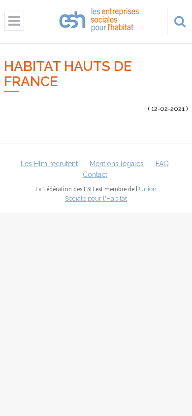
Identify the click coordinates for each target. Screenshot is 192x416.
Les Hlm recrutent (49, 164)
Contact (95, 174)
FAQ (162, 164)
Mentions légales (117, 164)
